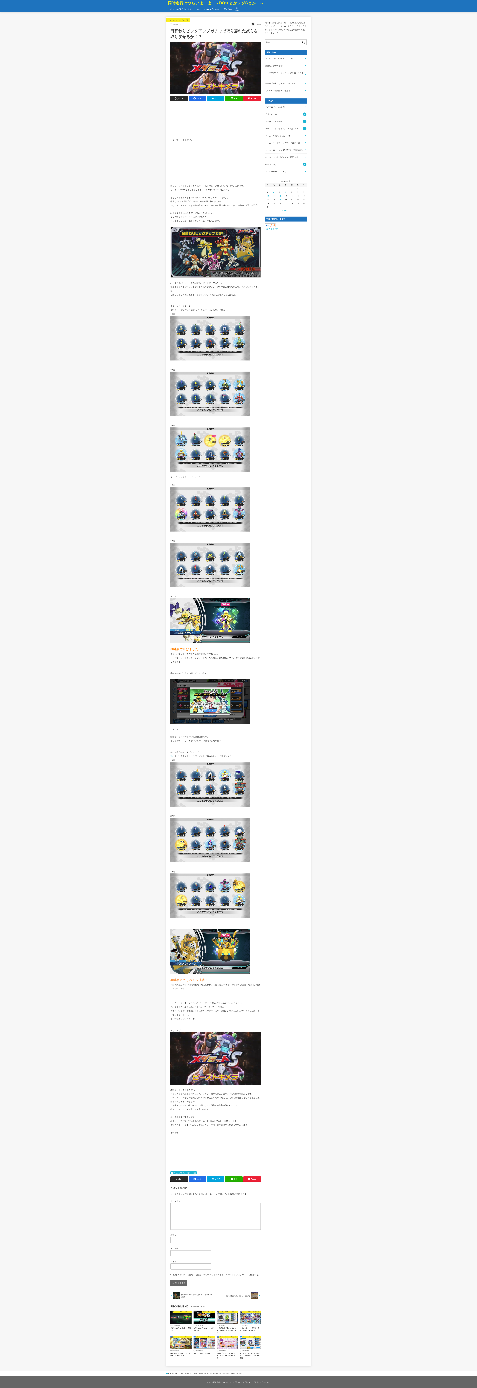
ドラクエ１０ (273, 121)
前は (172, 756)
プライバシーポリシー (276, 171)
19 (280, 199)
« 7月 (284, 210)
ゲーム (270, 164)
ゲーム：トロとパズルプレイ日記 (281, 157)
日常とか (271, 114)
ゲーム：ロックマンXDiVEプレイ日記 (284, 150)
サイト (173, 1261)
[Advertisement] (215, 120)
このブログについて (211, 9)
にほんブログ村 (271, 228)
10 (268, 195)
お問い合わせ (228, 9)
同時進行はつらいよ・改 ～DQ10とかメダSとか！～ (216, 3)
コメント (175, 1200)
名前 (173, 1234)
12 (280, 195)
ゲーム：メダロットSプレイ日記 (177, 20)
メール (174, 1248)
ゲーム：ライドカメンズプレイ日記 (282, 142)
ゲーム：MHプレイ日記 (277, 135)
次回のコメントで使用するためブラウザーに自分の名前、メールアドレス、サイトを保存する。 (216, 1274)
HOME (170, 1373)
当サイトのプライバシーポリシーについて (185, 9)
